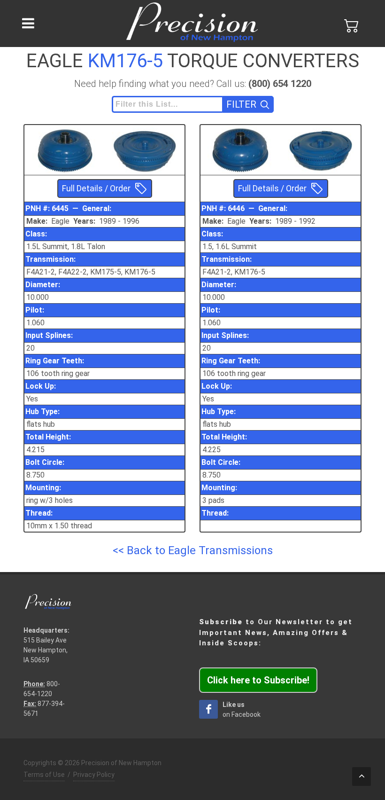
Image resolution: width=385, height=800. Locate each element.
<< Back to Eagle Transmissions (193, 550)
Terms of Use (44, 774)
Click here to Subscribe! (258, 680)
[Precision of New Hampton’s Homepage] (192, 23)
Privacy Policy (94, 774)
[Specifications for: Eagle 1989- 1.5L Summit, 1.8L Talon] (64, 149)
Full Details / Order (96, 188)
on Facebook (242, 709)
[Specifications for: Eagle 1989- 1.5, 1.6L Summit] (241, 149)
